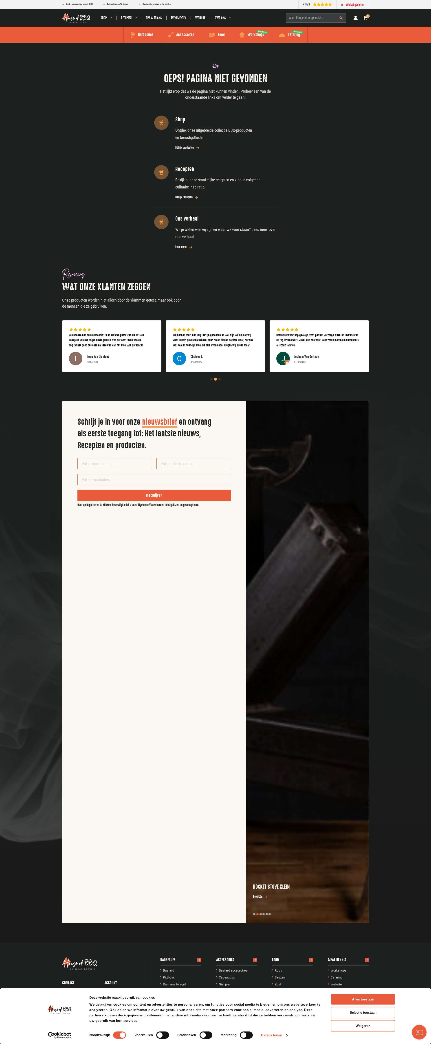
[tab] (254, 914)
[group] (111, 349)
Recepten (126, 18)
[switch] (162, 1035)
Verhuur (200, 18)
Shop (104, 18)
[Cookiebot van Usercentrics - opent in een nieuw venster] (59, 1035)
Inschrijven (154, 495)
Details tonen (271, 1035)
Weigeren (363, 1026)
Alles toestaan (363, 999)
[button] (365, 18)
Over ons (220, 18)
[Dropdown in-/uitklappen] (111, 18)
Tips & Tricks (154, 18)
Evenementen (178, 18)
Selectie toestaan (363, 1012)
